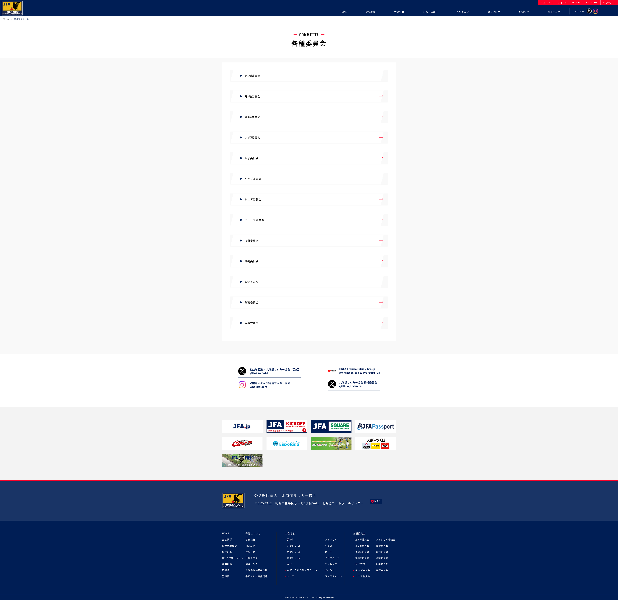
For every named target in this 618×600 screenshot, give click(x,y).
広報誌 (225, 570)
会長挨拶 (227, 539)
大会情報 (290, 533)
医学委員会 (382, 558)
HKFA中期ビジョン (232, 558)
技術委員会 (382, 545)
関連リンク (251, 564)
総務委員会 (382, 570)
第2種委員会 (362, 545)
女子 (289, 564)
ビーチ (328, 552)
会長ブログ (251, 558)
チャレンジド (332, 564)
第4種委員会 (362, 558)
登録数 (225, 576)
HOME (225, 533)
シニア (291, 576)
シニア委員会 (362, 576)
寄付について (252, 533)
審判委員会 (382, 552)
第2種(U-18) (294, 545)
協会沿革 (227, 552)
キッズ (328, 545)
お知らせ (250, 552)
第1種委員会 (362, 539)
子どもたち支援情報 (256, 576)
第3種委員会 (362, 552)
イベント (330, 570)
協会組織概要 (229, 545)
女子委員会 (361, 564)
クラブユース (332, 558)
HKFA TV (250, 545)
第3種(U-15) (294, 552)
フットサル (331, 539)
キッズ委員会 (362, 570)
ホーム (6, 19)
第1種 (290, 539)
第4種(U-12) (294, 558)
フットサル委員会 (386, 539)
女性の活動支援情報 (256, 570)
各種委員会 (359, 533)
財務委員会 (382, 564)
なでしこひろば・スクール (302, 570)
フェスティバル (333, 576)
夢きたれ (250, 539)
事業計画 (227, 564)
